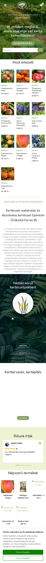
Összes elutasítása (23, 558)
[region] (23, 545)
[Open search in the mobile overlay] (23, 50)
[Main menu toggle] (5, 5)
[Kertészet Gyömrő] (22, 5)
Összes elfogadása (23, 552)
